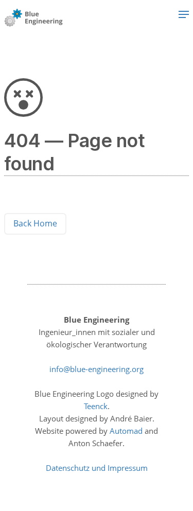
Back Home (35, 223)
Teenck (96, 406)
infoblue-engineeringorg (96, 369)
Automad (126, 431)
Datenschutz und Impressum (97, 468)
